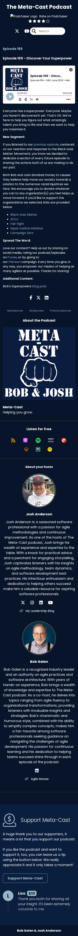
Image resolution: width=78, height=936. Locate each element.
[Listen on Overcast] (26, 449)
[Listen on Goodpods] (49, 449)
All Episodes (36, 310)
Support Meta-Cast (25, 878)
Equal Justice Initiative (26, 228)
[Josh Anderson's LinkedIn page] (43, 603)
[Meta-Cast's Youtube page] (24, 31)
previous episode (46, 144)
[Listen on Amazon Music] (51, 440)
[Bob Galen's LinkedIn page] (39, 771)
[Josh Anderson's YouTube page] (52, 603)
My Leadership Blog (39, 611)
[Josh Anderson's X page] (25, 603)
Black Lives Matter (23, 214)
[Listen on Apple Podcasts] (25, 440)
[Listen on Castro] (38, 449)
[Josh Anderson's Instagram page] (34, 603)
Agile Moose (39, 779)
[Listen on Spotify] (38, 440)
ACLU (14, 219)
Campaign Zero (22, 233)
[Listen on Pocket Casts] (64, 440)
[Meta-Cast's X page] (17, 31)
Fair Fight (17, 224)
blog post (39, 286)
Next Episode (15, 310)
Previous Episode (60, 310)
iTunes (12, 257)
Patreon (15, 262)
